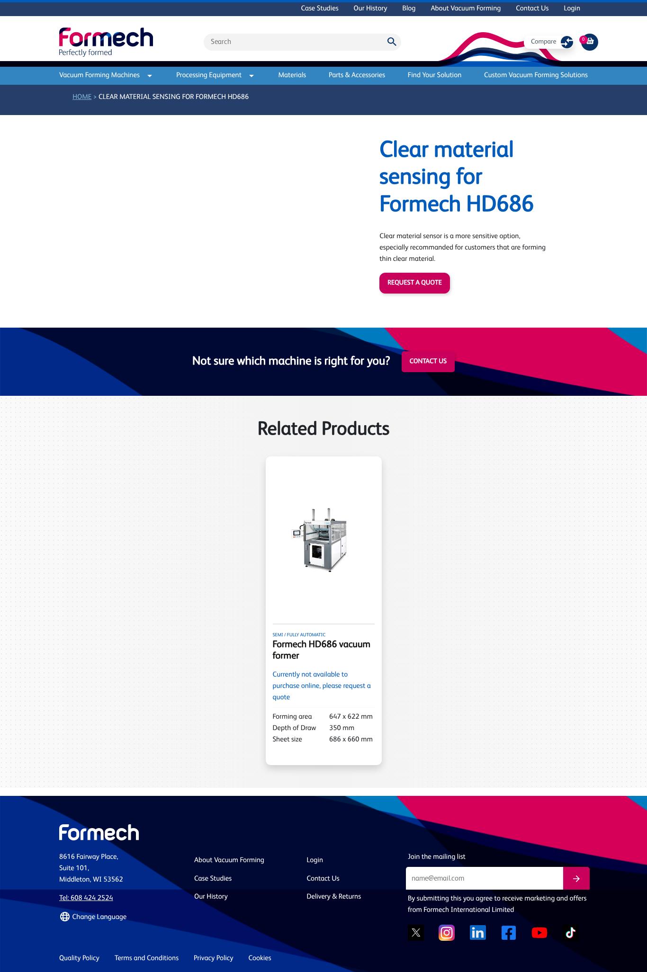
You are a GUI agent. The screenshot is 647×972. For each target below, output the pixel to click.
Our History (370, 8)
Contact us (428, 361)
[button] (121, 917)
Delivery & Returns (334, 897)
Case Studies (319, 8)
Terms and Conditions (147, 958)
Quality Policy (79, 958)
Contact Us (532, 8)
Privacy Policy (214, 958)
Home (81, 97)
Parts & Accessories (357, 75)
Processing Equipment (209, 75)
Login (572, 8)
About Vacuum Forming (466, 8)
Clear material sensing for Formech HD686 (174, 97)
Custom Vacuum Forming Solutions (536, 75)
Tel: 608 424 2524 (86, 898)
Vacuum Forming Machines (99, 75)
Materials (292, 75)
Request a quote (414, 283)
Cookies (260, 958)
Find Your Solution (435, 75)
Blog (408, 8)
